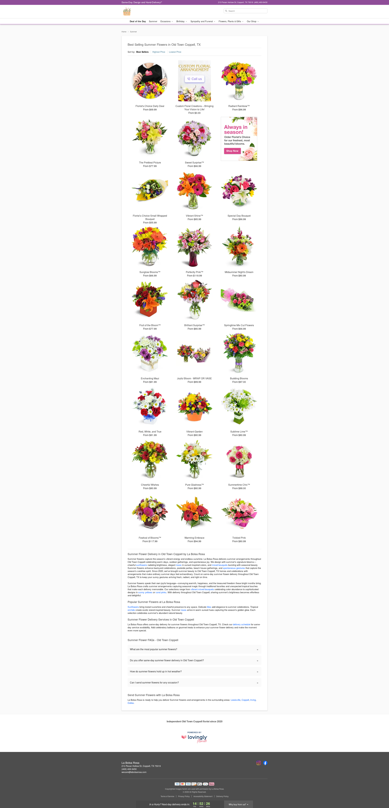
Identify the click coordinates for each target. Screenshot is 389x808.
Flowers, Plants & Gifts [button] (230, 21)
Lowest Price (175, 51)
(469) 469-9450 (129, 768)
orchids (131, 609)
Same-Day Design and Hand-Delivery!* (142, 2)
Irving (253, 699)
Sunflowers (133, 606)
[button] (381, 795)
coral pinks (161, 592)
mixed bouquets (220, 564)
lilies (209, 606)
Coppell (245, 699)
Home (124, 31)
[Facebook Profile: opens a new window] (265, 763)
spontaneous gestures (234, 568)
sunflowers (141, 564)
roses (179, 564)
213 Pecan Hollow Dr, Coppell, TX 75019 (141, 765)
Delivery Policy (222, 796)
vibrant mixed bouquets (202, 589)
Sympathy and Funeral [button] (202, 21)
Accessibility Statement (202, 796)
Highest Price (158, 51)
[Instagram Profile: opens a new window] (258, 763)
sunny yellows (145, 592)
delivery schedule (241, 624)
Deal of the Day (138, 21)
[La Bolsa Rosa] (143, 12)
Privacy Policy (184, 796)
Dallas (131, 702)
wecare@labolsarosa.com (134, 772)
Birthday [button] (180, 21)
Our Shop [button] (252, 21)
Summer (153, 21)
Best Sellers (142, 51)
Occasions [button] (165, 21)
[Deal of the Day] (239, 139)
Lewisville (235, 699)
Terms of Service (167, 796)
